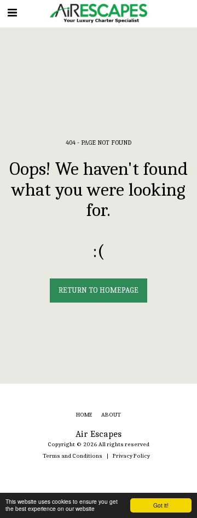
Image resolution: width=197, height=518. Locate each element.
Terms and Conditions (72, 455)
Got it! (161, 505)
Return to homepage (98, 290)
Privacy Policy (131, 455)
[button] (12, 13)
